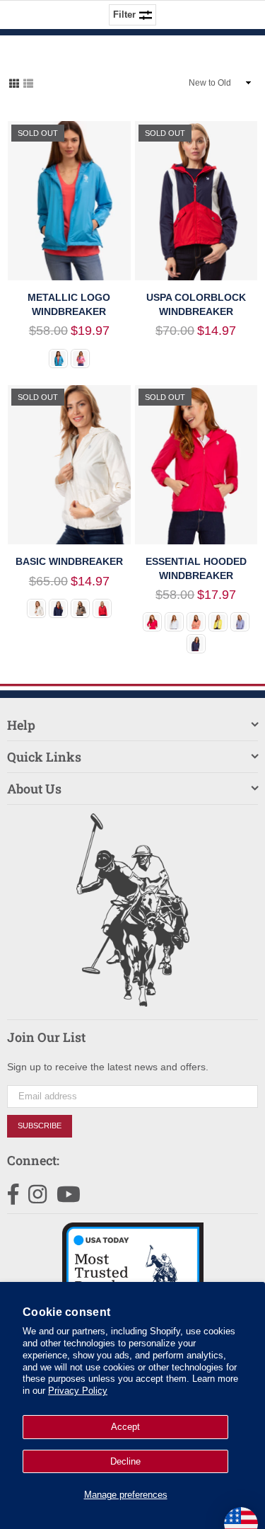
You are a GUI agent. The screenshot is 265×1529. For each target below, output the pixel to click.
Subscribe (39, 1125)
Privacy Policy (77, 1390)
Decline (125, 1461)
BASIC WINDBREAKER (69, 561)
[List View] (28, 82)
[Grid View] (14, 82)
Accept (125, 1426)
